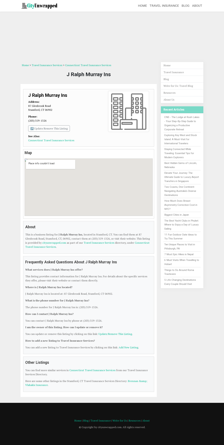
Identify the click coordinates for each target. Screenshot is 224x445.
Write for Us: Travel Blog (178, 86)
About (197, 6)
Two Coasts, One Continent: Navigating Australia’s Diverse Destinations (180, 191)
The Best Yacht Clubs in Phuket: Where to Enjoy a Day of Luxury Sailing (181, 224)
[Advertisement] (112, 37)
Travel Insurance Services (47, 65)
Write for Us (119, 420)
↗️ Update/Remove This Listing (49, 128)
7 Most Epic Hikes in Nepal (178, 254)
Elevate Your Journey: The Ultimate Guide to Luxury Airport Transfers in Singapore (181, 177)
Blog (185, 6)
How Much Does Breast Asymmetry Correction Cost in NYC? (180, 205)
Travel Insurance (164, 6)
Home (142, 6)
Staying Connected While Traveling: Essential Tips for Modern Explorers (179, 153)
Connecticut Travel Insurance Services (88, 65)
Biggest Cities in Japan (176, 214)
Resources (169, 93)
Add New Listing (128, 347)
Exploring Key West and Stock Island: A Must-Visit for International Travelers (180, 139)
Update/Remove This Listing (115, 334)
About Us (168, 99)
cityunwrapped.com (54, 242)
